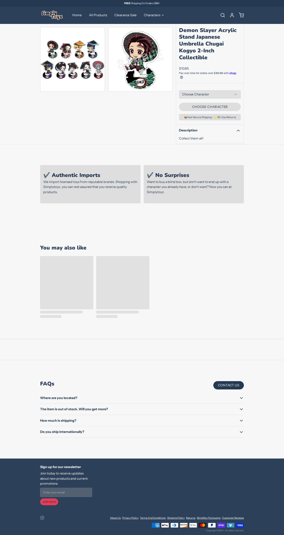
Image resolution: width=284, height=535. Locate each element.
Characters (152, 15)
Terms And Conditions (153, 517)
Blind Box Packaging (209, 517)
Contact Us (228, 385)
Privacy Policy (130, 517)
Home (77, 15)
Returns (190, 517)
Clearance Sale (125, 15)
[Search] (221, 15)
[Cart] (240, 15)
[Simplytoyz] (52, 15)
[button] (210, 107)
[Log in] (231, 15)
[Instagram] (42, 518)
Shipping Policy (176, 517)
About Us (115, 517)
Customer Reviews (233, 517)
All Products (98, 15)
